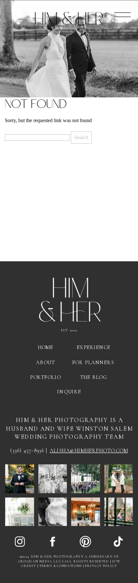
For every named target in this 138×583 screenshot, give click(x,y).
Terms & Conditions (60, 566)
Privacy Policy (101, 566)
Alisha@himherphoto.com (89, 450)
